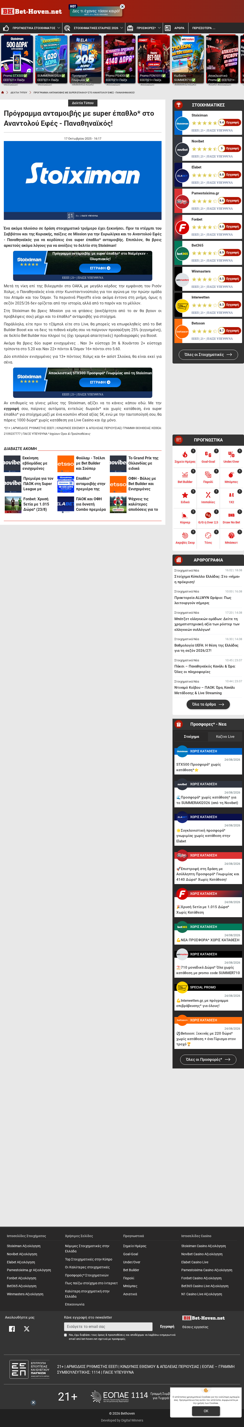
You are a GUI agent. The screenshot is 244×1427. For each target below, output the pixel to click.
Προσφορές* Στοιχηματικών (87, 1275)
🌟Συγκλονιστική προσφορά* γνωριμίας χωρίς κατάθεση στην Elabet (203, 835)
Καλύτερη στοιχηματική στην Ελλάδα (87, 1294)
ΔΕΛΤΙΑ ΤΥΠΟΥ (18, 92)
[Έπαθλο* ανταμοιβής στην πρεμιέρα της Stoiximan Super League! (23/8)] (65, 484)
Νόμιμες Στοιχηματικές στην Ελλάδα (87, 1248)
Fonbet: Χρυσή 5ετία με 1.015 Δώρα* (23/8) (36, 504)
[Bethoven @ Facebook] (12, 1329)
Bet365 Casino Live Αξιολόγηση (205, 1286)
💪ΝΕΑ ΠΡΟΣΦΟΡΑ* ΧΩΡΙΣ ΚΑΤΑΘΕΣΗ (207, 940)
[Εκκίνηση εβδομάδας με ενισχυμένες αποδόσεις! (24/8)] (12, 463)
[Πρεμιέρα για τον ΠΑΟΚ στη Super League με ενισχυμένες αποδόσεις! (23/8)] (13, 484)
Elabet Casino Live (194, 1262)
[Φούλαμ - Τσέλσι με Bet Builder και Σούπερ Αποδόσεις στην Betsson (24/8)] (65, 463)
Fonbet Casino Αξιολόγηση (201, 1278)
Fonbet (197, 219)
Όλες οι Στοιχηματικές (205, 354)
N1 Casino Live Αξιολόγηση (201, 1294)
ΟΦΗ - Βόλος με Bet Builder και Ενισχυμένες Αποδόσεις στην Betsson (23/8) (142, 484)
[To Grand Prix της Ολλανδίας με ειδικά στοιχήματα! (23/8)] (118, 463)
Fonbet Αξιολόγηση (21, 1278)
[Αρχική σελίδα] (2, 92)
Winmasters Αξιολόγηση (25, 1294)
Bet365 (197, 245)
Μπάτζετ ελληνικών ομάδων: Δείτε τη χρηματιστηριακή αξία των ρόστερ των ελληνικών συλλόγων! (206, 624)
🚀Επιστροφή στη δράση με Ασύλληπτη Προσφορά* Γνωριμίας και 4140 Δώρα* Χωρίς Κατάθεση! (207, 874)
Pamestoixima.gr (205, 193)
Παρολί (128, 1278)
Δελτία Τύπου (83, 103)
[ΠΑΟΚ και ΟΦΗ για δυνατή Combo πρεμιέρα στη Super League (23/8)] (65, 504)
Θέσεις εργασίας (195, 1327)
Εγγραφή (167, 1326)
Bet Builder (131, 1270)
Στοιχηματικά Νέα (186, 570)
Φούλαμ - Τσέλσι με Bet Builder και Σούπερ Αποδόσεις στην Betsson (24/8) (90, 463)
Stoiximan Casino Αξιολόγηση (203, 1246)
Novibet (198, 141)
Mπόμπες (130, 1286)
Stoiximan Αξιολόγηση (24, 1246)
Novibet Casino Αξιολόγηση (202, 1254)
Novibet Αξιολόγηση (22, 1254)
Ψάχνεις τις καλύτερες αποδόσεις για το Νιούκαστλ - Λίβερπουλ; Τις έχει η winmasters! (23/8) (143, 504)
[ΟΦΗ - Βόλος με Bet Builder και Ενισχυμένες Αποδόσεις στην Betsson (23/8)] (118, 484)
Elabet (196, 167)
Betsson (198, 323)
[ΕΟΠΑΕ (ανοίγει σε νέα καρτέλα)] (138, 1397)
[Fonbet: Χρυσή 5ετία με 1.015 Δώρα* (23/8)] (13, 504)
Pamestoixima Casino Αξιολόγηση (206, 1270)
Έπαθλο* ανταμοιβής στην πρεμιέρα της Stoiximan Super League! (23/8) (90, 484)
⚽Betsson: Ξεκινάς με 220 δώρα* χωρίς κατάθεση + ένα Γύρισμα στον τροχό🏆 (206, 1038)
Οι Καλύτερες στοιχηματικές (87, 1267)
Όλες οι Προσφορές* (204, 1059)
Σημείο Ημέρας (135, 1246)
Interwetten (200, 297)
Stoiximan (200, 115)
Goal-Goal (130, 1254)
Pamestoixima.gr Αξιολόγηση (29, 1270)
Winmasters (201, 271)
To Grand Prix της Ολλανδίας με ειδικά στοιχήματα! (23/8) (143, 463)
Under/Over (131, 1262)
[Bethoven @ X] (27, 1329)
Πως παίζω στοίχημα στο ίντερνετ (91, 1283)
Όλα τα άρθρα (204, 704)
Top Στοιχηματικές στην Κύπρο (88, 1259)
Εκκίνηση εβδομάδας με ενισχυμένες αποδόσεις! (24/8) (37, 463)
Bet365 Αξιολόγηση (21, 1286)
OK (206, 1411)
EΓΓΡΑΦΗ (98, 268)
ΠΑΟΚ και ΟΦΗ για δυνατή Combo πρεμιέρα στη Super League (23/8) (91, 504)
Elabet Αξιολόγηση (21, 1262)
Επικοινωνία (74, 1304)
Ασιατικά (130, 1294)
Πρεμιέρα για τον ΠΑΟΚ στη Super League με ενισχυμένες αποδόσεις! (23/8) (38, 484)
